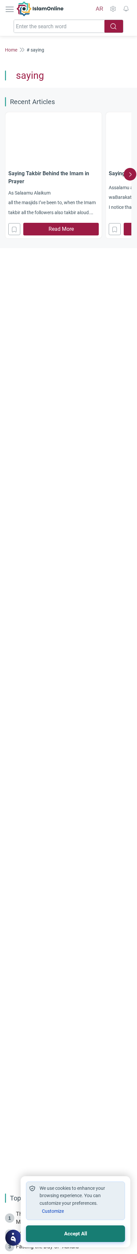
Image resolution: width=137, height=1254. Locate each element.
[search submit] (113, 26)
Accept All (75, 1234)
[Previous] (7, 174)
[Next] (130, 174)
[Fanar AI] (13, 1237)
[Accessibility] (112, 9)
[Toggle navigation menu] (10, 9)
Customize (53, 1211)
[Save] (14, 229)
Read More (61, 229)
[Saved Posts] (126, 9)
